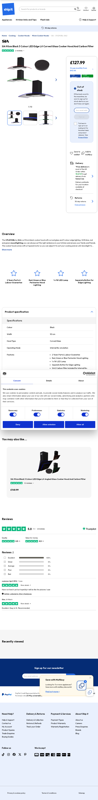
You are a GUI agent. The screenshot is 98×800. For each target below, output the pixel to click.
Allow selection (49, 424)
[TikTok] (3, 754)
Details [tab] (49, 381)
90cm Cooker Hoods (40, 36)
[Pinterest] (25, 754)
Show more (7, 249)
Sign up (81, 117)
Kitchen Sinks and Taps (26, 19)
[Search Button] (75, 9)
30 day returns (51, 28)
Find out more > (53, 691)
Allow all (80, 424)
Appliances (7, 19)
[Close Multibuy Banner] (90, 677)
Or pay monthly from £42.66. (78, 69)
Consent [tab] (17, 381)
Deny (18, 424)
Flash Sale (44, 19)
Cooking (12, 36)
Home (4, 36)
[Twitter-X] (19, 754)
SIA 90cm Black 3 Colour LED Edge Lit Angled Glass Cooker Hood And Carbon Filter (48, 479)
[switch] (37, 414)
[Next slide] (56, 79)
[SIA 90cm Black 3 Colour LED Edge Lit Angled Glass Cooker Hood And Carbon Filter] (49, 462)
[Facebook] (14, 754)
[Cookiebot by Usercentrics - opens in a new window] (84, 373)
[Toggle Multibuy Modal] (89, 692)
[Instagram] (8, 754)
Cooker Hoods (24, 36)
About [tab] (81, 381)
